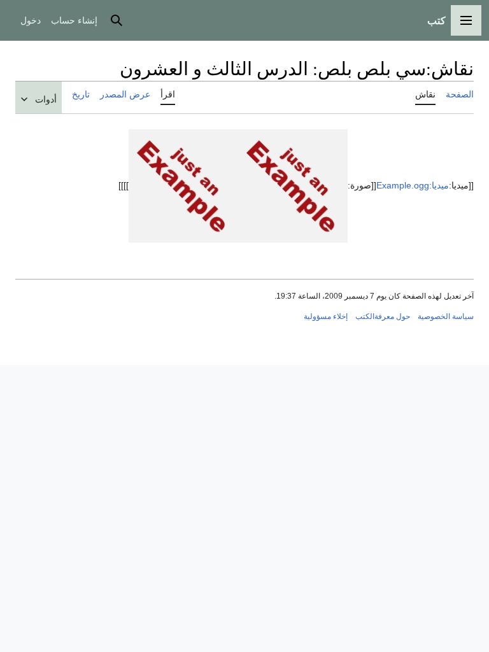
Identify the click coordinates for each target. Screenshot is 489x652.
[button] (466, 20)
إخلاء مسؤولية (326, 316)
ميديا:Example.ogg (412, 185)
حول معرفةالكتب (382, 316)
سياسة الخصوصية (446, 316)
